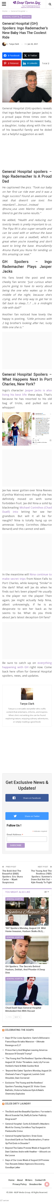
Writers (28, 1180)
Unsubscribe (35, 1184)
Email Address (15, 834)
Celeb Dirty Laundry (18, 1103)
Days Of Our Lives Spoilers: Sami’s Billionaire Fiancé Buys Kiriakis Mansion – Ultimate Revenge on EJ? (27, 1042)
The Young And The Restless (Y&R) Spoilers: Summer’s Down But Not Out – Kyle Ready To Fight (41, 876)
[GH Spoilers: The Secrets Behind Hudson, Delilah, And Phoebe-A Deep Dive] (27, 950)
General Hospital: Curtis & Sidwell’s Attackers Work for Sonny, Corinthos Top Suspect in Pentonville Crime (27, 1127)
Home (11, 1180)
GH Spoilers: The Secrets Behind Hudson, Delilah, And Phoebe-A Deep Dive (25, 969)
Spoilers (26, 17)
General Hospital (11, 17)
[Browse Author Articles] (27, 694)
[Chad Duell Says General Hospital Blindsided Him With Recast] (27, 991)
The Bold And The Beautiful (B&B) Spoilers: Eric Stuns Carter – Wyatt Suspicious (12, 876)
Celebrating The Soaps (19, 1030)
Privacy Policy (20, 1184)
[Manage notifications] (47, 1184)
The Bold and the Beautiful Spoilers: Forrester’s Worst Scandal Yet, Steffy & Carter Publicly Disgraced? (28, 1115)
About (20, 1180)
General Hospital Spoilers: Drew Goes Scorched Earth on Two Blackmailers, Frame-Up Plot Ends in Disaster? (27, 1140)
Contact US (40, 1180)
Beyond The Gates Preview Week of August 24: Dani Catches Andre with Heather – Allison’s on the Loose (28, 1152)
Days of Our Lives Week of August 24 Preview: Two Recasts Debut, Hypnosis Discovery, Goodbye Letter (27, 1164)
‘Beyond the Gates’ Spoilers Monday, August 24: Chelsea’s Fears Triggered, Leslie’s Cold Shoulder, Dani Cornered (28, 1074)
